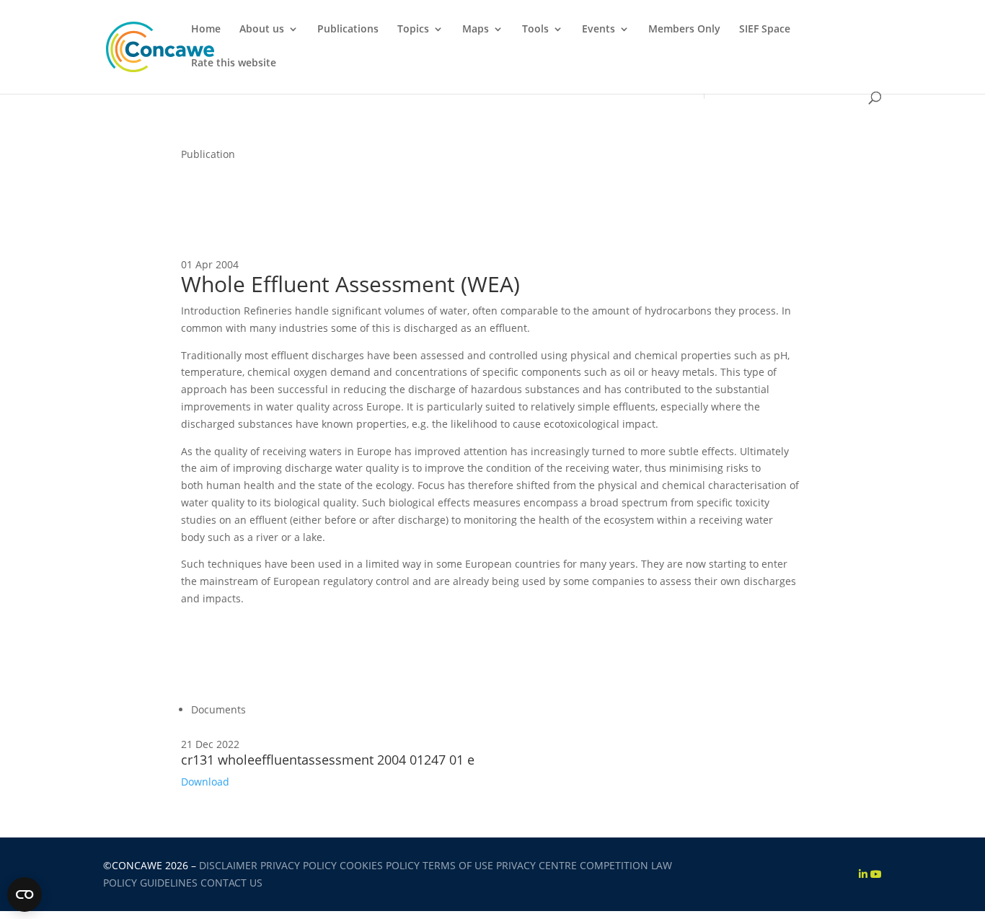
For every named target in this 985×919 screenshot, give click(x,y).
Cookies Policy (380, 865)
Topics (413, 29)
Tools (535, 29)
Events (598, 29)
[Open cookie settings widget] (24, 894)
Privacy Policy (298, 865)
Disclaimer (228, 865)
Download (205, 781)
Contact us (231, 882)
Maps (475, 29)
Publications (348, 29)
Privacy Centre (536, 865)
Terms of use (458, 865)
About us (261, 29)
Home (206, 29)
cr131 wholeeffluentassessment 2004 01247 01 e (327, 759)
